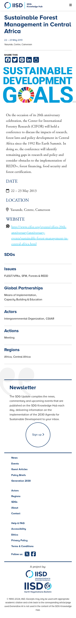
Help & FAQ (18, 523)
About (14, 507)
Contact (15, 513)
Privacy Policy (19, 540)
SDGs (14, 501)
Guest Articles (19, 469)
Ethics (14, 534)
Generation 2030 (21, 480)
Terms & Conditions (22, 546)
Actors (15, 490)
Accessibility (18, 528)
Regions (16, 496)
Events (15, 463)
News (14, 457)
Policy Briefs (18, 475)
